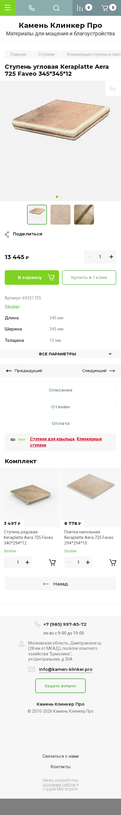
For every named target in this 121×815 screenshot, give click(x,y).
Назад (60, 584)
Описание (61, 390)
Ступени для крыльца (52, 439)
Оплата (61, 423)
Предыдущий (28, 370)
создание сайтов (59, 784)
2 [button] (61, 196)
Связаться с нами (61, 756)
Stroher (12, 307)
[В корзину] (52, 562)
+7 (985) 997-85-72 (65, 624)
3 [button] (64, 196)
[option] (60, 141)
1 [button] (57, 197)
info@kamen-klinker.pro (66, 669)
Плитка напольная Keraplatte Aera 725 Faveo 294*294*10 (89, 537)
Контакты (60, 766)
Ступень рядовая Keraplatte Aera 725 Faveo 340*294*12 (28, 537)
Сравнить (113, 88)
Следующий (94, 370)
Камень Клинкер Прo (60, 25)
